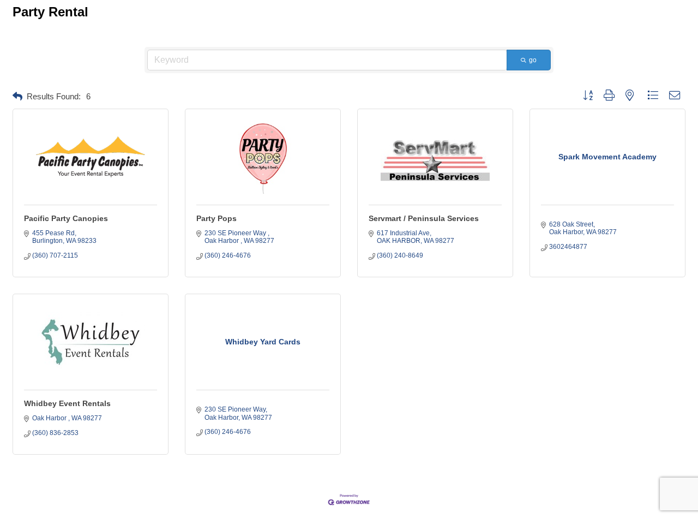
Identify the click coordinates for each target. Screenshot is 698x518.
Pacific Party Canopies (66, 218)
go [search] (533, 60)
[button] (17, 97)
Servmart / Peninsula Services (424, 218)
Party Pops (216, 218)
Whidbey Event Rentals (67, 403)
